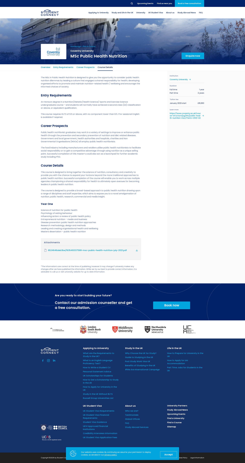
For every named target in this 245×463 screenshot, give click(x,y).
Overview (45, 67)
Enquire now (193, 55)
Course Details (105, 67)
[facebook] (43, 361)
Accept (168, 454)
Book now (171, 305)
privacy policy (111, 455)
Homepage (75, 46)
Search (132, 3)
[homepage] (50, 12)
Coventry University (179, 79)
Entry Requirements (63, 67)
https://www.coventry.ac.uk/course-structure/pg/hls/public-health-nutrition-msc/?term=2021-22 (185, 115)
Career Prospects (85, 67)
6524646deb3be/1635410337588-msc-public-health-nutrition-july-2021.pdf (87, 250)
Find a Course (89, 46)
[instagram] (48, 361)
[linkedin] (54, 361)
